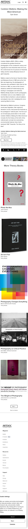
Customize (12, 524)
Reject (12, 521)
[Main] (5, 2)
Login (19, 2)
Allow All (12, 517)
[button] (26, 2)
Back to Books (14, 410)
